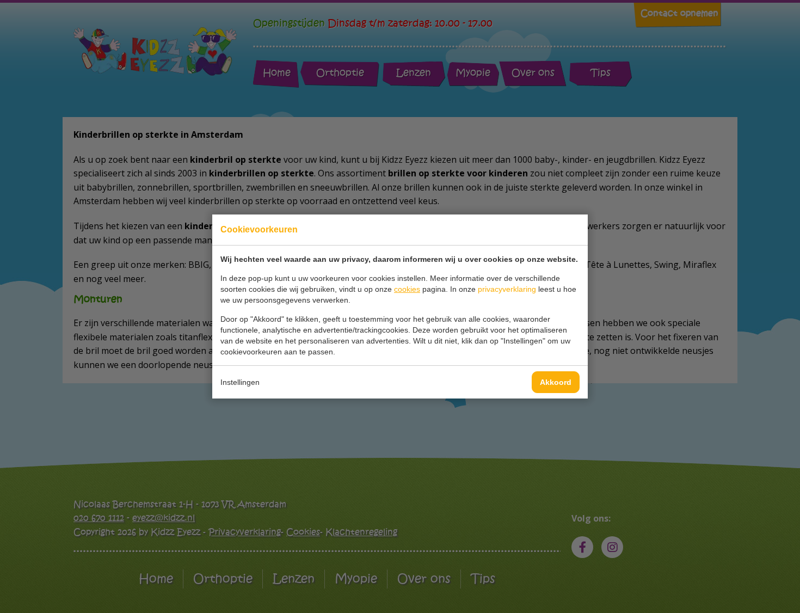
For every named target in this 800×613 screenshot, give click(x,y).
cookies (407, 289)
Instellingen (240, 382)
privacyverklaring (507, 289)
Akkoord (555, 382)
